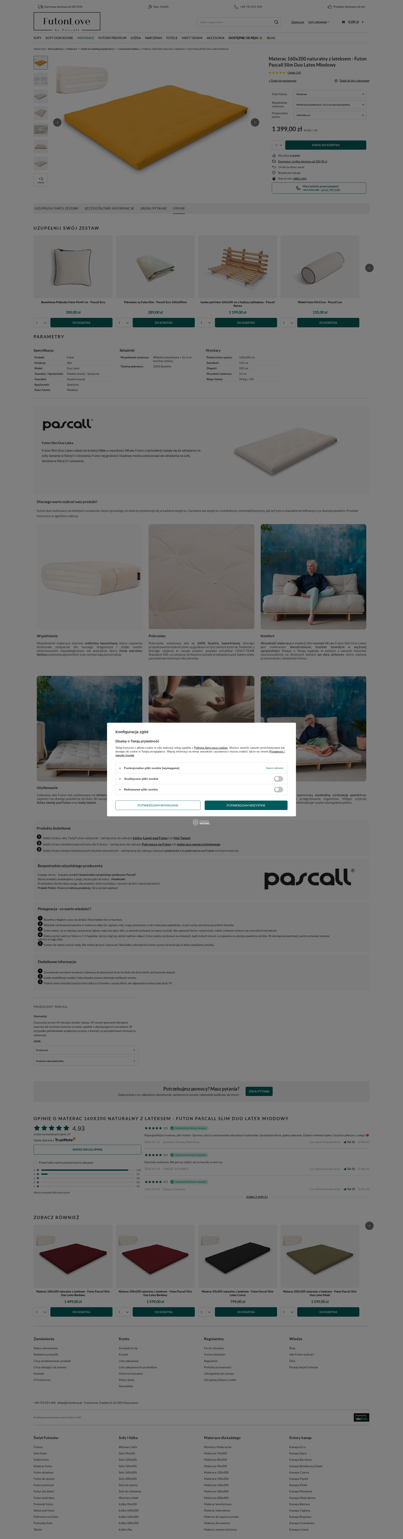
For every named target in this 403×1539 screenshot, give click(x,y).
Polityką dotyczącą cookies (211, 747)
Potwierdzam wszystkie (246, 805)
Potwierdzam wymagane (158, 805)
